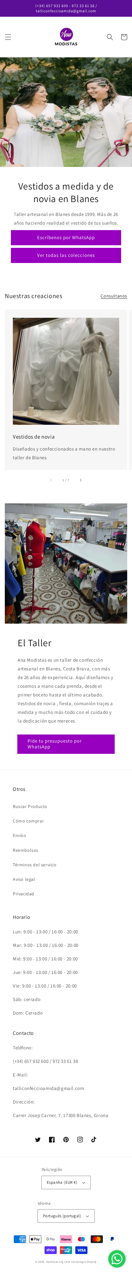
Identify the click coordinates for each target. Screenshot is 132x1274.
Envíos (19, 835)
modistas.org (54, 1261)
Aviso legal (24, 879)
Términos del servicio (35, 865)
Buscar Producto (30, 806)
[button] (8, 37)
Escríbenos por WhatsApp (66, 237)
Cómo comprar (28, 821)
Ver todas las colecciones (66, 255)
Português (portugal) (62, 1216)
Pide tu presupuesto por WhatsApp (55, 744)
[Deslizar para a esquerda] (52, 480)
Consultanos (114, 296)
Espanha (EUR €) (62, 1182)
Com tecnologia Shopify (80, 1261)
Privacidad (23, 894)
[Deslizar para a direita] (80, 480)
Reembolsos (25, 850)
